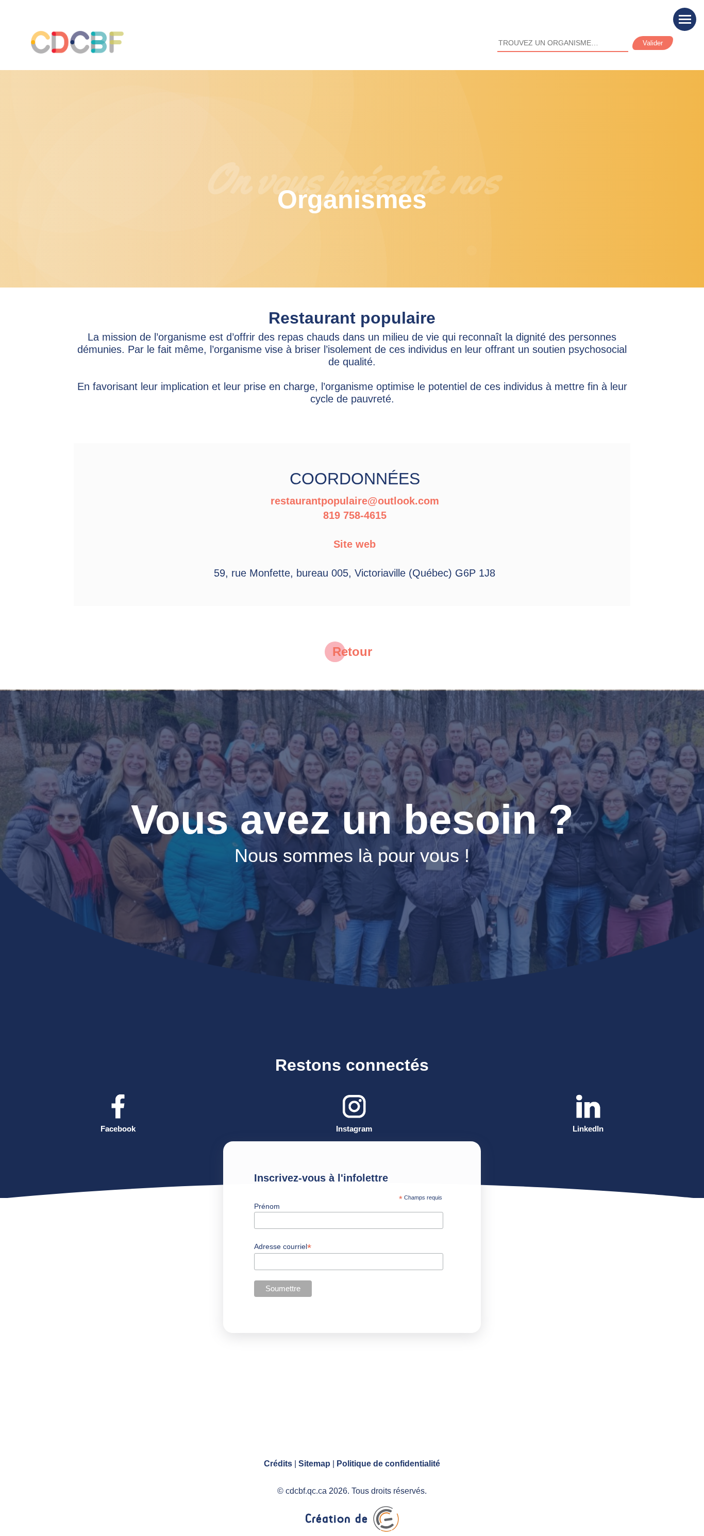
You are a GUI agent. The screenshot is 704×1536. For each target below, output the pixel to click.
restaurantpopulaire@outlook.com (355, 501)
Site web (354, 544)
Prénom (267, 1206)
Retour (352, 652)
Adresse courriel (282, 1247)
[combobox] (562, 43)
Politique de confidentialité (388, 1463)
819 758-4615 (355, 515)
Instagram (354, 1128)
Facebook (118, 1128)
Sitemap (314, 1463)
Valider (653, 43)
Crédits (278, 1463)
